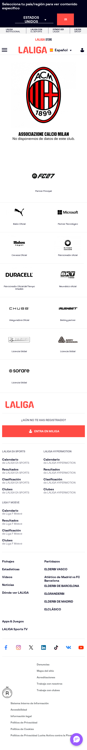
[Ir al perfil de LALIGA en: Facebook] (6, 647)
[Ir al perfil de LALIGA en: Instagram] (18, 647)
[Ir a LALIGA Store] (43, 39)
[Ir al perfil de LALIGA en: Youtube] (81, 647)
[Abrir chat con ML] (76, 739)
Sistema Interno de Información (30, 703)
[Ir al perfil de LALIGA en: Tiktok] (56, 647)
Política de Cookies (22, 729)
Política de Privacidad (24, 722)
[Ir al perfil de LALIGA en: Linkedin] (43, 647)
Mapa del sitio (45, 670)
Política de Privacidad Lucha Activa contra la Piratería (43, 735)
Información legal (21, 716)
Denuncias (43, 664)
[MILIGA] (80, 50)
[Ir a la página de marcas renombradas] (18, 693)
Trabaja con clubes (48, 690)
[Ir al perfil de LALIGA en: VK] (68, 647)
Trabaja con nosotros (49, 683)
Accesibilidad (19, 709)
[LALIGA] (33, 50)
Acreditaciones (46, 677)
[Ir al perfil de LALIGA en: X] (31, 647)
